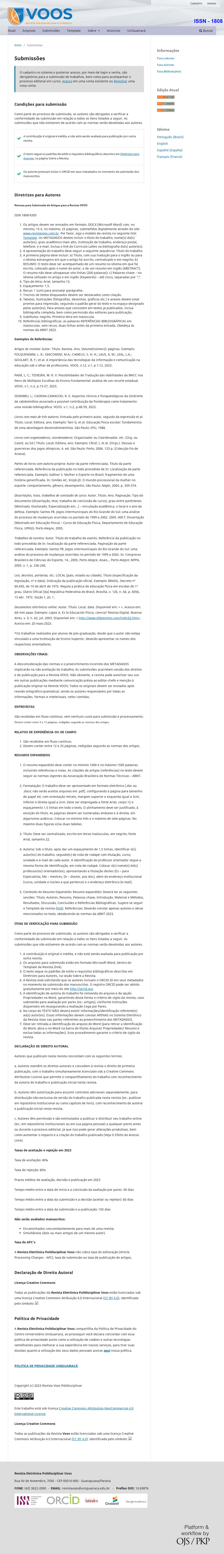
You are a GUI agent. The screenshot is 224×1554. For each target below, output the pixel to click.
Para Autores (165, 65)
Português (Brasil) (170, 137)
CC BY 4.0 (111, 1298)
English (162, 143)
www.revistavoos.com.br (41, 233)
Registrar (120, 81)
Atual (12, 30)
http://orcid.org (81, 989)
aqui (107, 1350)
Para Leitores (165, 58)
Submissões (51, 30)
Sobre (92, 30)
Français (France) (169, 157)
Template (74, 30)
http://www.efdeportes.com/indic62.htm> (109, 618)
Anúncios (113, 30)
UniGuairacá (136, 30)
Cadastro (196, 3)
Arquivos (29, 30)
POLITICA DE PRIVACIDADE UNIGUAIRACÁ (46, 1366)
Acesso (211, 3)
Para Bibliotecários (169, 71)
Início (17, 45)
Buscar (207, 30)
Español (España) (169, 150)
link (59, 908)
